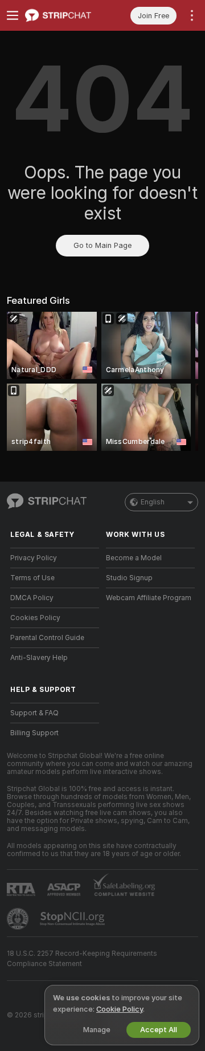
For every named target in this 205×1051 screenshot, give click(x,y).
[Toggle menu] (12, 15)
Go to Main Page (102, 245)
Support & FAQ (34, 713)
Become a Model (134, 558)
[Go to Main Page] (63, 15)
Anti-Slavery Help (39, 658)
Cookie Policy (119, 1009)
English (153, 502)
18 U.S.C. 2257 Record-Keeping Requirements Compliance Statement (82, 959)
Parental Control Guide (47, 638)
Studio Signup (129, 578)
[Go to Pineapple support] (19, 919)
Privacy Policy (33, 558)
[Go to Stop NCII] (73, 919)
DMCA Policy (32, 598)
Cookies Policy (35, 618)
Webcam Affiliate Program (148, 598)
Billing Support (34, 733)
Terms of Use (32, 578)
